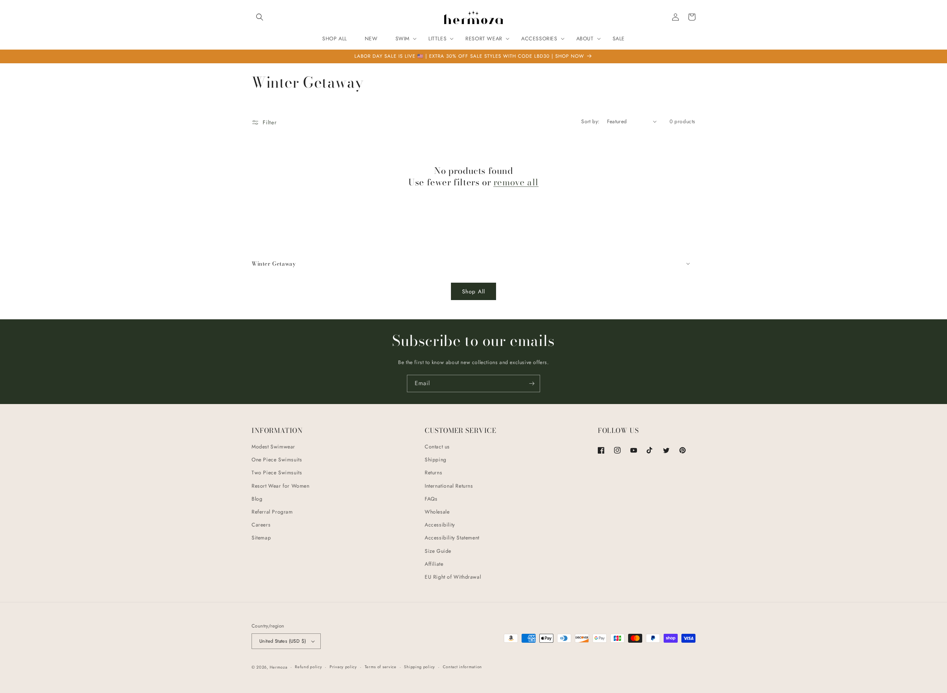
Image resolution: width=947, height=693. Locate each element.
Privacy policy (343, 667)
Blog (257, 498)
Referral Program (272, 511)
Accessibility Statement (452, 537)
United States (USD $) (282, 641)
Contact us (437, 446)
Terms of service (381, 667)
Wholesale (437, 511)
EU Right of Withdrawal (453, 577)
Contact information (462, 667)
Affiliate (434, 564)
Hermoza (278, 667)
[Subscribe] (531, 383)
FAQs (431, 498)
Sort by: (590, 121)
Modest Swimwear (273, 446)
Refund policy (308, 667)
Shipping (435, 459)
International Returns (449, 486)
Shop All (473, 291)
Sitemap (261, 537)
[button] (260, 17)
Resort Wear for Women (281, 486)
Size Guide (438, 551)
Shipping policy (419, 667)
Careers (261, 524)
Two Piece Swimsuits (277, 472)
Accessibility (440, 524)
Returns (433, 472)
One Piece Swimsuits (277, 459)
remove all (516, 182)
